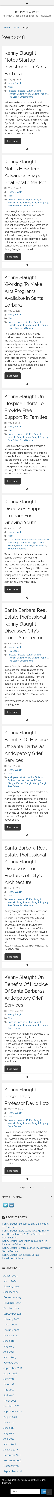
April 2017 (8, 1438)
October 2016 (11, 1466)
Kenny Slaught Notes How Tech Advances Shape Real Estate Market (25, 172)
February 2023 (11, 1319)
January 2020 (10, 1335)
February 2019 (11, 1362)
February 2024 (11, 1286)
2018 (16, 27)
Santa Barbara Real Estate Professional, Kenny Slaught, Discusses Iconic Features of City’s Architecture (25, 865)
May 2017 (8, 1433)
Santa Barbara (26, 97)
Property (44, 94)
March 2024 (10, 1281)
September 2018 (12, 1368)
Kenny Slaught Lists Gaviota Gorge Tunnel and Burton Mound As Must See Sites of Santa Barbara (25, 1234)
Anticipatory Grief (16, 777)
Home (7, 27)
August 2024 (10, 1275)
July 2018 (8, 1379)
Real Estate (13, 97)
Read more (14, 141)
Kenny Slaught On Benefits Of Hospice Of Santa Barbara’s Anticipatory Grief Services (26, 991)
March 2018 (9, 1400)
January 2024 (10, 1292)
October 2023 (11, 1308)
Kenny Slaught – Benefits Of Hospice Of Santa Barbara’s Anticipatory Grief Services (26, 746)
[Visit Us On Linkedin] (11, 1207)
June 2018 (9, 1384)
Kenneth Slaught (16, 94)
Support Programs (17, 548)
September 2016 (12, 1471)
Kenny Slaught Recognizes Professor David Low (26, 1096)
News (11, 87)
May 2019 (8, 1346)
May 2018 (8, 1389)
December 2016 (12, 1455)
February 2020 (11, 1330)
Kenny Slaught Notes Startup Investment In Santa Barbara (26, 63)
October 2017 (11, 1406)
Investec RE (22, 91)
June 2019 (9, 1340)
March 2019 (9, 1357)
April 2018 (8, 1395)
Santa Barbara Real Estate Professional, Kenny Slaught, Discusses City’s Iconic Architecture (25, 624)
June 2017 (8, 1427)
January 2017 (10, 1449)
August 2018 (10, 1373)
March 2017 (9, 1444)
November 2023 (12, 1302)
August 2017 (10, 1417)
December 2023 (12, 1297)
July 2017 (8, 1422)
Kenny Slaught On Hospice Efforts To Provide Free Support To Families (25, 407)
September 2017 (12, 1411)
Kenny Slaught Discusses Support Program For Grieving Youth (24, 512)
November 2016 (12, 1460)
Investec (12, 91)
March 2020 (10, 1324)
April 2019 (8, 1351)
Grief (10, 539)
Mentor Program (24, 545)
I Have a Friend (21, 539)
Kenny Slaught (15, 83)
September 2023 (12, 1313)
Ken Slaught (35, 91)
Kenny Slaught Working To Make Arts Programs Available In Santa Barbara (24, 291)
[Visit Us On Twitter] (5, 1207)
